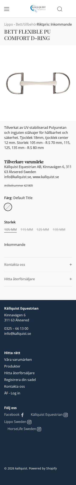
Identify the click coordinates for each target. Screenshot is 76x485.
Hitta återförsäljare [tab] (19, 279)
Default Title (8, 207)
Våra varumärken (18, 359)
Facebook (12, 414)
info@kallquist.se (17, 333)
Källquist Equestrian (47, 414)
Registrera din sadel (20, 379)
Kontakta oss (14, 386)
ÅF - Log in (12, 393)
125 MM (43, 230)
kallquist (21, 468)
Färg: (18, 198)
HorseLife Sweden (22, 428)
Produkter (12, 366)
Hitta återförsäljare (19, 373)
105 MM (10, 230)
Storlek (10, 222)
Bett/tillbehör (26, 24)
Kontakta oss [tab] (14, 264)
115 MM (26, 230)
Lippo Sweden (15, 421)
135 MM (59, 230)
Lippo (8, 24)
